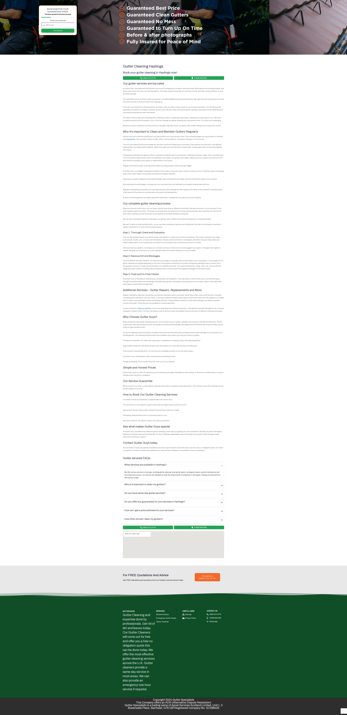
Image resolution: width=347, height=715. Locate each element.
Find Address (58, 31)
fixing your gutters (144, 308)
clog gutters (130, 139)
